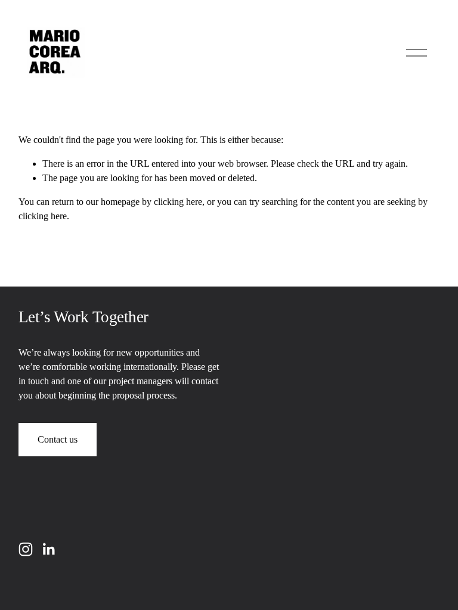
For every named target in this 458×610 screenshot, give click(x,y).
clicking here (178, 202)
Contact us (58, 439)
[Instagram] (25, 549)
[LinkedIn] (48, 549)
